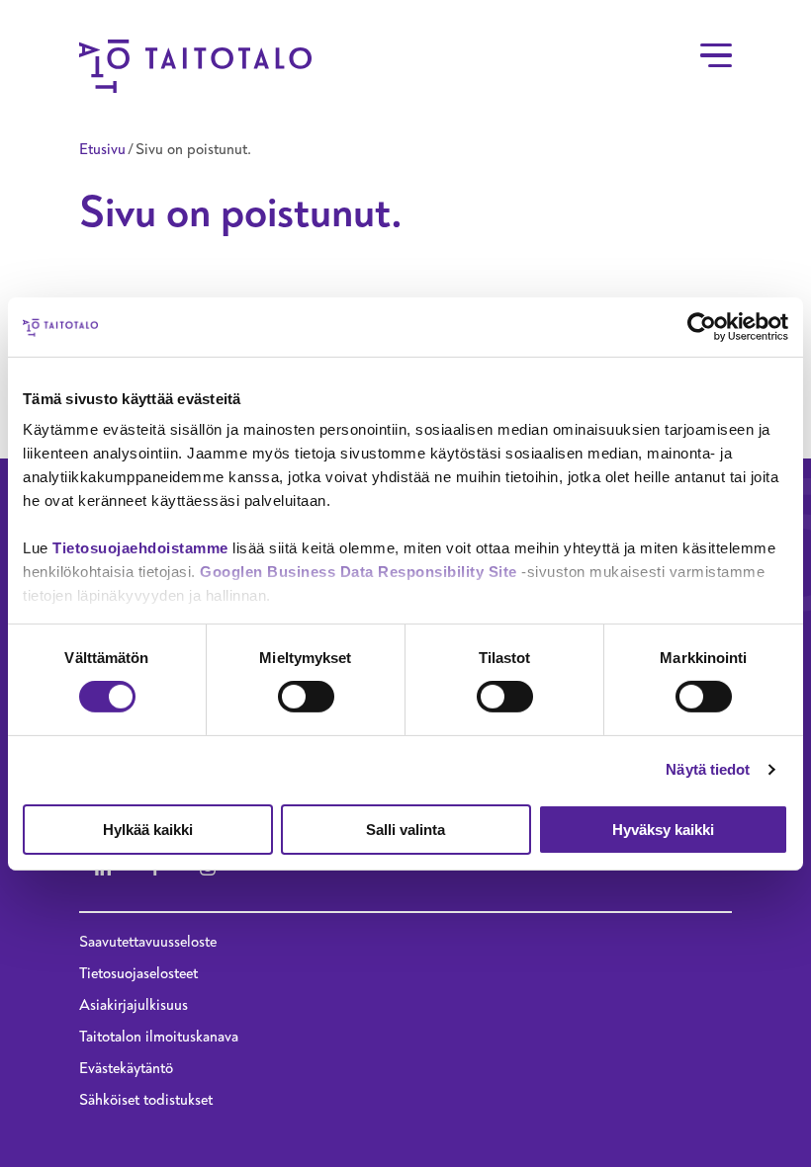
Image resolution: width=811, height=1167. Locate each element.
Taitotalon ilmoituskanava (158, 1036)
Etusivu (102, 149)
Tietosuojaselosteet (138, 973)
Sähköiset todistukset (146, 1100)
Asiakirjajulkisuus (133, 1005)
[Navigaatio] (716, 55)
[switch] (306, 696)
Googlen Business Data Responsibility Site (358, 571)
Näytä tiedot (708, 769)
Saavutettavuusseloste (148, 942)
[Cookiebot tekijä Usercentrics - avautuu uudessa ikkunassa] (701, 326)
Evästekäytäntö (126, 1068)
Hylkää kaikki (148, 829)
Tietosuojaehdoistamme (140, 548)
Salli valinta (405, 829)
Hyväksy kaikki (663, 829)
